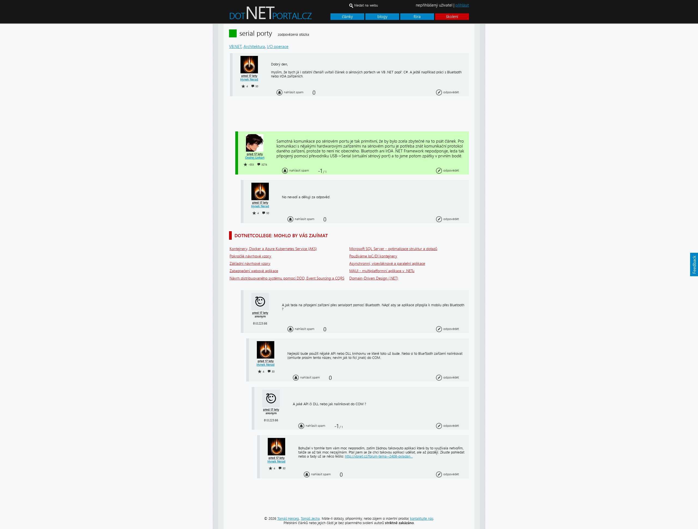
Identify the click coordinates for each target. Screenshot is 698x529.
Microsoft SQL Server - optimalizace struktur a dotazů (393, 249)
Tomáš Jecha (310, 518)
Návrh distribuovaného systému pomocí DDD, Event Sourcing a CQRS (287, 278)
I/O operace (277, 46)
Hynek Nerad (249, 79)
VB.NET (235, 46)
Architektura (254, 46)
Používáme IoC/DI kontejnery (373, 256)
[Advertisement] (507, 106)
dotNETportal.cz (281, 15)
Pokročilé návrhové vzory (250, 256)
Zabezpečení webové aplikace (254, 271)
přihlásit (462, 5)
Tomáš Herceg (288, 518)
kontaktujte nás (421, 518)
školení (452, 16)
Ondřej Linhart (254, 158)
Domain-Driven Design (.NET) (373, 278)
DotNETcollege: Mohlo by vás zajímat (281, 235)
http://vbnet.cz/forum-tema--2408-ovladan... (379, 456)
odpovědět (451, 92)
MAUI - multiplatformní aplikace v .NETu (381, 271)
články (347, 16)
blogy (382, 16)
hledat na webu (366, 5)
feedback (694, 264)
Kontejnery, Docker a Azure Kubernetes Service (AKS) (273, 249)
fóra (417, 16)
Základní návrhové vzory (250, 263)
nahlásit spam (293, 92)
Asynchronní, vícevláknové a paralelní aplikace (387, 263)
